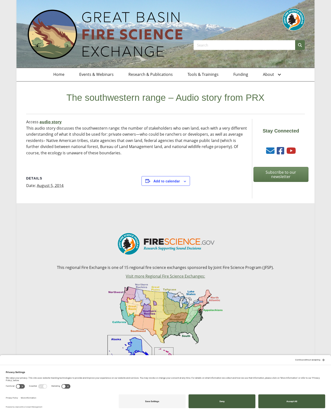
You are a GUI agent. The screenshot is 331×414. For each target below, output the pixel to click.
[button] (279, 74)
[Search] (300, 45)
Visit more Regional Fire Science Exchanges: (165, 276)
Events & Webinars (96, 74)
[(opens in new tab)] (294, 19)
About (268, 74)
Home (58, 74)
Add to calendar (166, 181)
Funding (240, 74)
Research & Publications (150, 74)
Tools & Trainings (203, 74)
